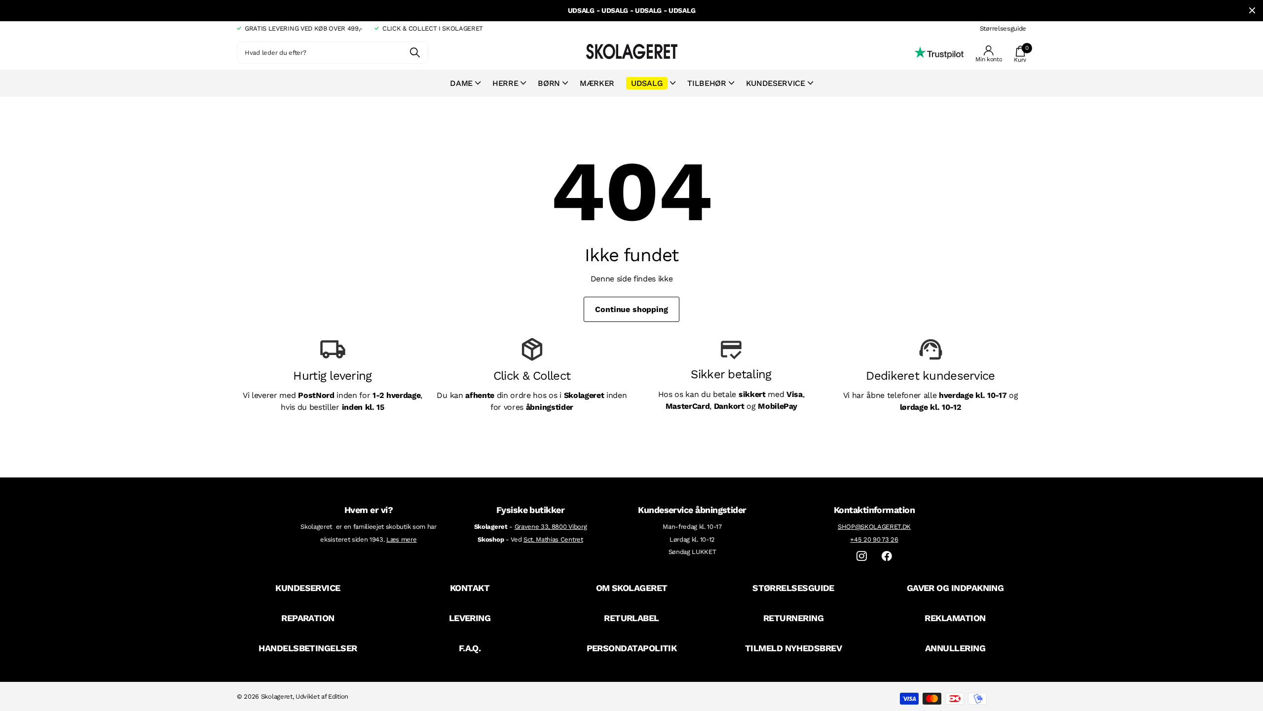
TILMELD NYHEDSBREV (793, 648)
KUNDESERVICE (307, 588)
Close (1252, 10)
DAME (461, 83)
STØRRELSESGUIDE (793, 588)
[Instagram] (861, 556)
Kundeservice (775, 83)
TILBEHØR (706, 83)
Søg (414, 52)
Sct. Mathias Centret (553, 539)
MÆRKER (597, 83)
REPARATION (307, 618)
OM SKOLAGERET (632, 588)
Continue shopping (631, 309)
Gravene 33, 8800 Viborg (551, 526)
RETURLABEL (631, 618)
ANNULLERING (955, 648)
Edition (338, 696)
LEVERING (470, 618)
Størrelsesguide (1003, 28)
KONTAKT (469, 588)
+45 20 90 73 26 (874, 539)
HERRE (505, 83)
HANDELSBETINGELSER (308, 648)
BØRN (549, 83)
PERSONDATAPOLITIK (632, 648)
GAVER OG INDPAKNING (955, 588)
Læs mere (401, 539)
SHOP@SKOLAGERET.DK (874, 526)
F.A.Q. (470, 648)
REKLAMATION (955, 618)
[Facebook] (887, 556)
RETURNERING (793, 618)
